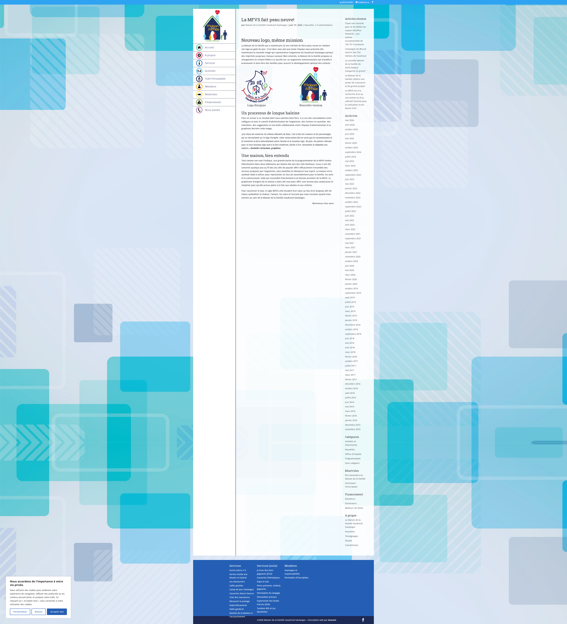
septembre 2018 (353, 334)
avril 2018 (350, 347)
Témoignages (351, 536)
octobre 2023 (351, 170)
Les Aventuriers (237, 581)
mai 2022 (349, 220)
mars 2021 (350, 247)
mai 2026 (349, 120)
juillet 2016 (350, 397)
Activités (210, 70)
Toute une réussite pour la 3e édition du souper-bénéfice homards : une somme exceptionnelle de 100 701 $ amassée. (355, 34)
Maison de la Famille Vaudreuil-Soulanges (266, 25)
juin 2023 (349, 179)
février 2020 (351, 279)
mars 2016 (350, 411)
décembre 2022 (352, 193)
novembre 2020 (352, 256)
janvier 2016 (351, 420)
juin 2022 (349, 215)
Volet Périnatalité (215, 78)
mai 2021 (349, 243)
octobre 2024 (351, 147)
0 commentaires (325, 25)
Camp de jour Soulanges (241, 589)
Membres (210, 86)
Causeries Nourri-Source (241, 593)
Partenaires (351, 503)
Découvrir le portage (239, 601)
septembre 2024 (353, 152)
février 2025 (351, 143)
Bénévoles (211, 94)
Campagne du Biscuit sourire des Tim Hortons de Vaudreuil (355, 52)
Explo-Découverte (238, 605)
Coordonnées (351, 545)
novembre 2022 (352, 197)
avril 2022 (350, 224)
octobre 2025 (351, 129)
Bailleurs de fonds (354, 508)
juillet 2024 (350, 156)
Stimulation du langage (268, 593)
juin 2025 (349, 134)
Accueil (209, 47)
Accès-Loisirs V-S (237, 570)
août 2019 (350, 297)
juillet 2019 (350, 302)
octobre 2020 (351, 261)
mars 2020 (350, 274)
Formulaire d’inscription (296, 577)
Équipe (348, 540)
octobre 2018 (351, 329)
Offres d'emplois (353, 454)
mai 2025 (349, 138)
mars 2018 (350, 352)
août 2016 (350, 393)
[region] (38, 597)
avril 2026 (350, 124)
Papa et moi (263, 581)
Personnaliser (20, 611)
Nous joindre (212, 110)
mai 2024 (349, 161)
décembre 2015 (352, 424)
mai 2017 (349, 370)
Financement (213, 102)
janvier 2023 (351, 188)
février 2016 (351, 415)
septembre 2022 (353, 206)
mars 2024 (350, 165)
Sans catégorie (352, 463)
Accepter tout (57, 611)
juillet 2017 (350, 365)
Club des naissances (239, 597)
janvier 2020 (351, 283)
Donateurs (350, 498)
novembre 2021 (352, 233)
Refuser (39, 611)
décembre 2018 (352, 324)
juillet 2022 (350, 211)
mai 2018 (349, 343)
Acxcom (332, 620)
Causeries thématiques (268, 577)
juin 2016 (349, 402)
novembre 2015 (352, 429)
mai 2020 (349, 270)
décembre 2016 (352, 383)
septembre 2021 (353, 238)
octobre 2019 (351, 288)
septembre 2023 (353, 174)
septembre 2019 (353, 292)
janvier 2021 (351, 252)
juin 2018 (349, 338)
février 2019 (351, 315)
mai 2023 (349, 183)
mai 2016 (349, 406)
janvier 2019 (351, 320)
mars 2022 (350, 229)
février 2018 (351, 356)
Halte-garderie (236, 609)
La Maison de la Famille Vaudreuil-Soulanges (354, 523)
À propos (210, 55)
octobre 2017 (351, 361)
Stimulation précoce (267, 597)
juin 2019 (349, 306)
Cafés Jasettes (236, 585)
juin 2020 (349, 265)
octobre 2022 (351, 202)
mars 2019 (350, 311)
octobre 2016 (351, 388)
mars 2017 (350, 374)
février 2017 (351, 379)
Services (210, 63)
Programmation (353, 458)
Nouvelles (309, 25)
